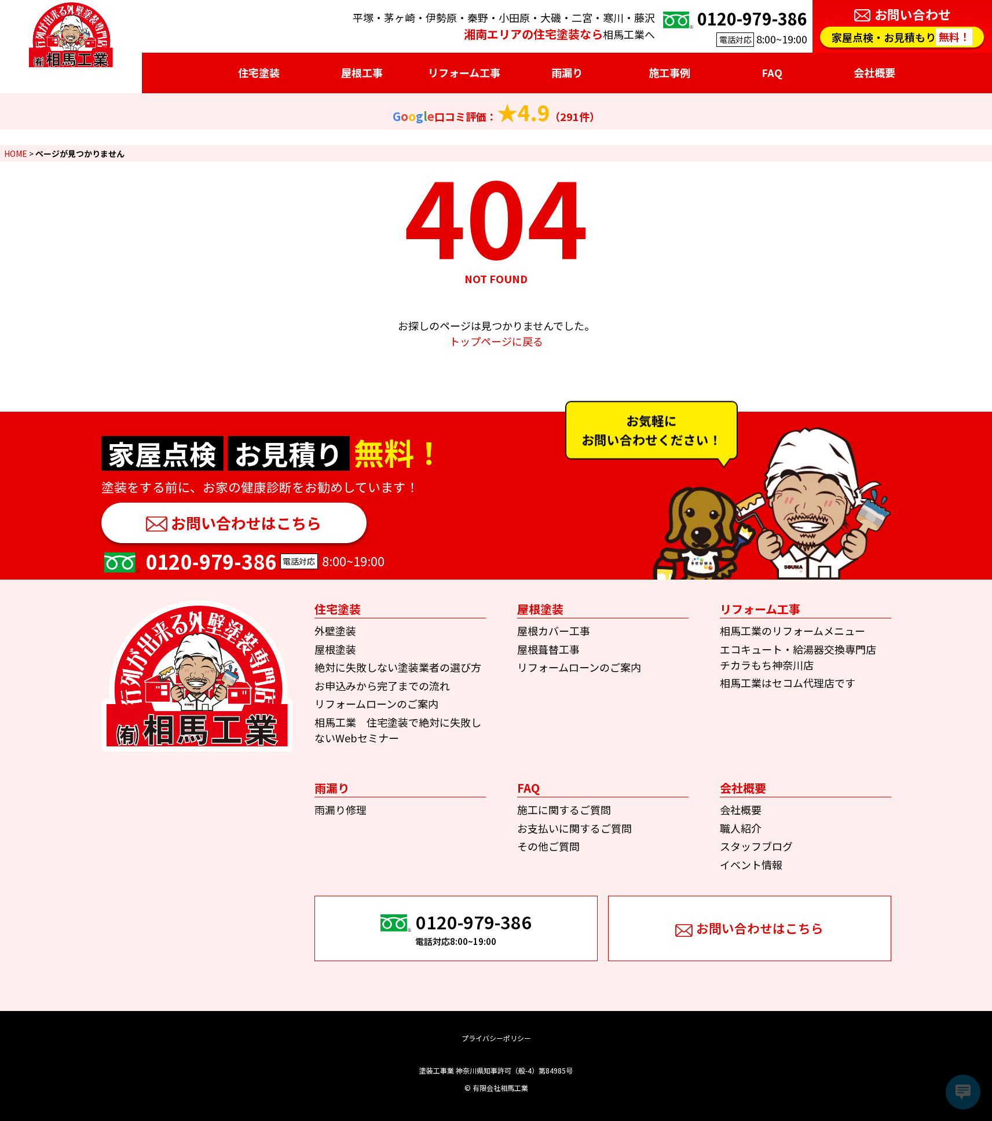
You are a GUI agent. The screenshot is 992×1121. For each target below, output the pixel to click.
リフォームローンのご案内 (376, 703)
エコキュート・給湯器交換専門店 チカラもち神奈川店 (803, 657)
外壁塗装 (335, 630)
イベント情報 (751, 864)
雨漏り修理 (340, 809)
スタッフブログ (756, 845)
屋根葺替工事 (548, 649)
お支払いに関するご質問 (574, 828)
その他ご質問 (548, 845)
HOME (15, 153)
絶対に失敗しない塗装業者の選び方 (397, 667)
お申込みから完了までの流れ (382, 685)
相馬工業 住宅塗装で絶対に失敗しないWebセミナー (397, 730)
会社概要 (741, 809)
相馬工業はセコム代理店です (787, 682)
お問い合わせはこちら (246, 522)
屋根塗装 (335, 649)
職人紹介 (741, 828)
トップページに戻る (496, 341)
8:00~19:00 (752, 26)
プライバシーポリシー (496, 1038)
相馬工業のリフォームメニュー (792, 630)
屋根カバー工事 (553, 630)
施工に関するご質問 (564, 809)
